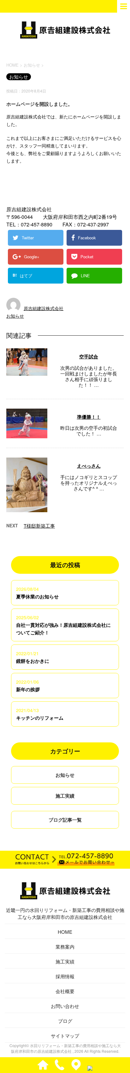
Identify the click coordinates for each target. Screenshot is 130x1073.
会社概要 (65, 991)
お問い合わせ (65, 1006)
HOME (65, 931)
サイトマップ (65, 1035)
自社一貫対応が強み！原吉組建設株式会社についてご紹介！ (63, 628)
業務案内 (65, 946)
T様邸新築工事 (39, 525)
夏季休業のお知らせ (37, 596)
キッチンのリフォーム (39, 717)
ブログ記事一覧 (65, 819)
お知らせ (15, 316)
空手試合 (88, 356)
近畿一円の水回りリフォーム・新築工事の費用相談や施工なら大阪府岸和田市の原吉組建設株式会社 (65, 913)
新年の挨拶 (28, 689)
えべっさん (89, 465)
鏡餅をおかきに (32, 660)
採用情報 (65, 976)
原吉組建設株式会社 (43, 308)
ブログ (65, 1020)
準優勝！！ (89, 416)
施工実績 (65, 795)
